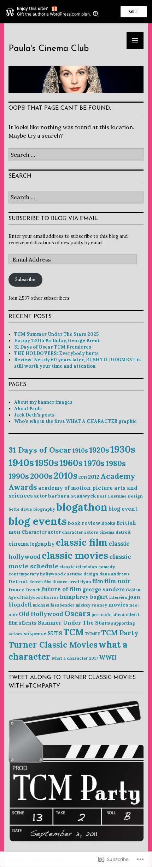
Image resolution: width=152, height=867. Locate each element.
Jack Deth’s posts (34, 415)
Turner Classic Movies (53, 644)
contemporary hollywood (35, 573)
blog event (123, 508)
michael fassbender (54, 605)
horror (51, 597)
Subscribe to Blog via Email (53, 219)
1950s (46, 463)
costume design (81, 573)
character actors (80, 532)
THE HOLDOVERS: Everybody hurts (56, 353)
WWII (108, 657)
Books (108, 523)
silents (28, 623)
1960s (71, 463)
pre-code (101, 614)
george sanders (103, 589)
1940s (21, 462)
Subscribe (25, 279)
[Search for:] (76, 154)
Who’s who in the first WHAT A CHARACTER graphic (75, 421)
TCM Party (119, 632)
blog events (37, 521)
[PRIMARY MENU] (135, 40)
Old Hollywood (41, 614)
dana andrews (114, 573)
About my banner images (43, 402)
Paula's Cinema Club (48, 48)
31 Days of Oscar (39, 450)
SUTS (54, 633)
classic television (78, 566)
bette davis (20, 509)
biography (44, 509)
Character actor (41, 532)
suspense (35, 634)
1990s (18, 476)
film (97, 581)
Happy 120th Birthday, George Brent (57, 341)
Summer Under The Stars (74, 622)
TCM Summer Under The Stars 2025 (56, 334)
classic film (81, 542)
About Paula (28, 409)
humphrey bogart (84, 596)
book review (84, 523)
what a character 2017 (75, 658)
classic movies (75, 555)
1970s (94, 463)
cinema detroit (115, 532)
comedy (106, 566)
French (33, 589)
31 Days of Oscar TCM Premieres (52, 347)
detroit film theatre (48, 581)
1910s (80, 450)
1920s (99, 450)
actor (40, 496)
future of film (61, 589)
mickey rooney (91, 605)
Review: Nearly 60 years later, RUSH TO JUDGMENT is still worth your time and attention (77, 363)
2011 (82, 477)
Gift (134, 12)
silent (118, 614)
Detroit (18, 581)
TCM (73, 632)
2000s (41, 476)
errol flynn (79, 581)
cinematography (31, 543)
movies (118, 604)
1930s (122, 449)
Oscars (77, 613)
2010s (65, 475)
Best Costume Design (120, 496)
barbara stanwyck (72, 496)
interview (118, 597)
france (16, 590)
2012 (93, 476)
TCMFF (92, 633)
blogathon (81, 506)
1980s (116, 463)
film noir (117, 581)
